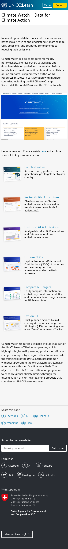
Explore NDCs (33, 257)
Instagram (29, 475)
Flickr (11, 475)
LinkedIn (50, 475)
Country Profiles (34, 167)
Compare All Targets (37, 287)
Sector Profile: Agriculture (41, 197)
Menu (47, 5)
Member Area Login (16, 534)
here (43, 151)
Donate (59, 5)
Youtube (47, 465)
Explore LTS (32, 316)
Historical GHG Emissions (41, 227)
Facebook (13, 465)
